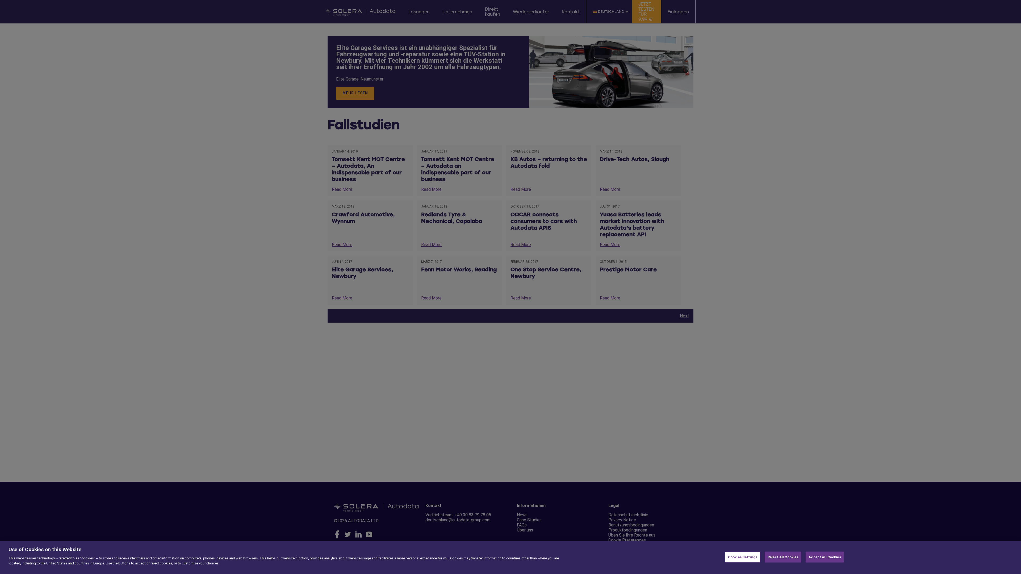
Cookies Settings (742, 557)
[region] (510, 557)
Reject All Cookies (783, 557)
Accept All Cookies (825, 557)
